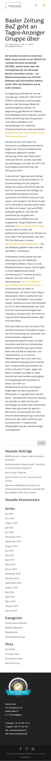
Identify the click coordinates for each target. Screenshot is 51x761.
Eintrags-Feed (12, 654)
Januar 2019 (11, 569)
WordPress (25, 757)
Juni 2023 (9, 532)
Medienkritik (11, 632)
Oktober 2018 (12, 578)
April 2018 (10, 596)
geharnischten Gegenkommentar (21, 243)
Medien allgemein (14, 627)
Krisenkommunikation (16, 623)
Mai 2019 (9, 555)
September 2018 (13, 582)
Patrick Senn (14, 44)
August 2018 (11, 587)
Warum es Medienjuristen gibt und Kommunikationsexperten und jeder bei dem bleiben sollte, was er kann (25, 489)
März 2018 (10, 601)
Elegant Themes (25, 753)
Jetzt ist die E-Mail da (15, 472)
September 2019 (13, 541)
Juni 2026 (9, 518)
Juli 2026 (9, 513)
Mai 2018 (9, 592)
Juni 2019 (9, 550)
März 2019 (10, 564)
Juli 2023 (9, 527)
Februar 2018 (11, 606)
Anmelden (10, 649)
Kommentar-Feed (14, 658)
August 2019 (11, 546)
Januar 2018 (11, 610)
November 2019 (13, 536)
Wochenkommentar (13, 46)
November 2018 (13, 573)
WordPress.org (12, 663)
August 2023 (11, 522)
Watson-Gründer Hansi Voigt (29, 226)
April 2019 (10, 559)
